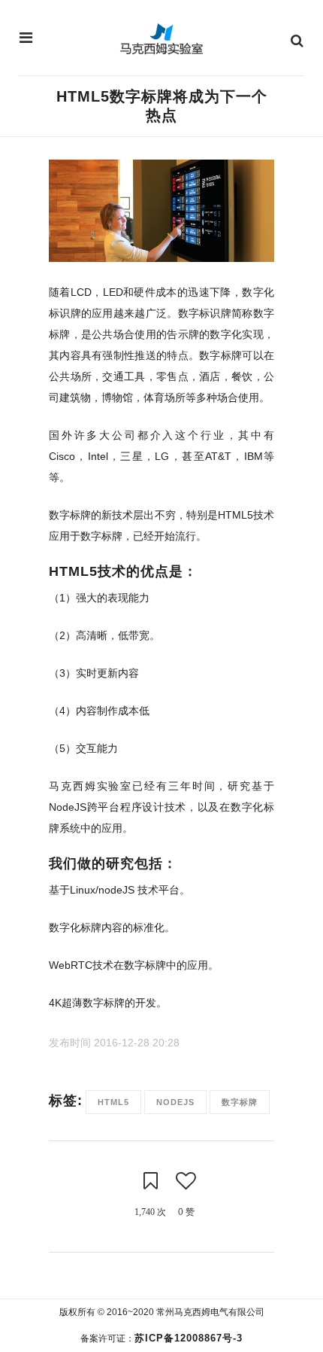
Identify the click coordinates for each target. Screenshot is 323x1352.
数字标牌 (240, 1102)
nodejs (175, 1102)
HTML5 (113, 1102)
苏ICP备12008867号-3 (188, 1338)
